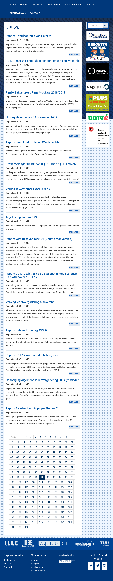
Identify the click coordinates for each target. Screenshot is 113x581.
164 (19, 517)
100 (12, 482)
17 (42, 442)
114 (48, 487)
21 (66, 442)
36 (24, 452)
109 (12, 487)
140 (41, 502)
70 (30, 467)
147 (26, 507)
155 (19, 512)
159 (48, 512)
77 (72, 467)
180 (70, 522)
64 (60, 462)
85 (54, 472)
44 (72, 452)
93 (36, 477)
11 (71, 437)
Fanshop (38, 4)
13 (17, 442)
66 (72, 462)
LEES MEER (74, 54)
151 (55, 507)
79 (17, 472)
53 (60, 457)
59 (30, 462)
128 (19, 497)
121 (34, 492)
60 (36, 462)
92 (30, 477)
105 (48, 482)
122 (41, 492)
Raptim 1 (37, 563)
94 (42, 477)
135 (70, 497)
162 (70, 512)
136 (12, 502)
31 (60, 447)
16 (36, 442)
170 (62, 517)
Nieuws (24, 4)
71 (36, 467)
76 (66, 467)
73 (48, 467)
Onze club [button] (53, 4)
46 (17, 457)
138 (26, 502)
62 (48, 462)
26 (30, 447)
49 (36, 457)
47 (24, 457)
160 (55, 512)
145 (12, 507)
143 (62, 502)
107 (62, 482)
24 (17, 447)
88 (72, 472)
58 (24, 462)
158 (41, 512)
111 (26, 487)
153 (70, 507)
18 (48, 442)
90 (17, 477)
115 (55, 487)
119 (19, 492)
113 (41, 487)
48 (30, 457)
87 (66, 472)
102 (26, 482)
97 (60, 477)
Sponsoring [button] (17, 13)
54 (66, 457)
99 (72, 477)
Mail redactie (39, 570)
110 (19, 487)
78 (11, 472)
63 (54, 462)
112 (34, 487)
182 (19, 527)
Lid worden (38, 567)
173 (19, 522)
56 (11, 462)
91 (24, 477)
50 (42, 457)
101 (19, 482)
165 (26, 517)
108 (70, 482)
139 (34, 502)
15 (30, 442)
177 (48, 522)
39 (42, 452)
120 (26, 492)
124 (55, 492)
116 (62, 487)
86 (60, 472)
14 (24, 442)
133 (55, 497)
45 (11, 457)
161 (62, 512)
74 (54, 467)
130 (34, 497)
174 (26, 522)
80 (24, 472)
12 (11, 442)
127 (12, 497)
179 (62, 522)
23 (11, 447)
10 (65, 437)
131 (41, 497)
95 (48, 477)
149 (41, 507)
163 (12, 517)
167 (41, 517)
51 (48, 457)
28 (42, 447)
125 (62, 492)
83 (42, 472)
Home (13, 4)
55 (72, 457)
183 (26, 527)
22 (72, 442)
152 (62, 507)
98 (66, 477)
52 (54, 457)
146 (19, 507)
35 (17, 452)
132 (48, 497)
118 (12, 492)
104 (41, 482)
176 (41, 522)
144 (70, 502)
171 (70, 517)
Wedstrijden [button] (72, 4)
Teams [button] (89, 4)
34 (11, 452)
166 (34, 517)
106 (55, 482)
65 (66, 462)
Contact (35, 13)
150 (48, 507)
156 (26, 512)
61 (42, 462)
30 (54, 447)
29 (48, 447)
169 (55, 517)
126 (70, 492)
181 (12, 527)
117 (70, 487)
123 (48, 492)
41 (54, 452)
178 (55, 522)
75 (60, 467)
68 (17, 467)
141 (48, 502)
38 (36, 452)
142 (55, 502)
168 (48, 517)
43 (66, 452)
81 (30, 472)
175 (34, 522)
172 (12, 522)
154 (12, 512)
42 (60, 452)
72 (42, 467)
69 (24, 467)
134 (62, 497)
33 (72, 447)
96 (54, 477)
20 (60, 442)
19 (54, 442)
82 (36, 472)
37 (30, 452)
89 (11, 477)
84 (48, 472)
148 (34, 507)
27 (36, 447)
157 (34, 512)
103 (34, 482)
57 (17, 462)
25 (24, 447)
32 (66, 447)
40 (48, 452)
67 (11, 467)
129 (26, 497)
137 (19, 502)
